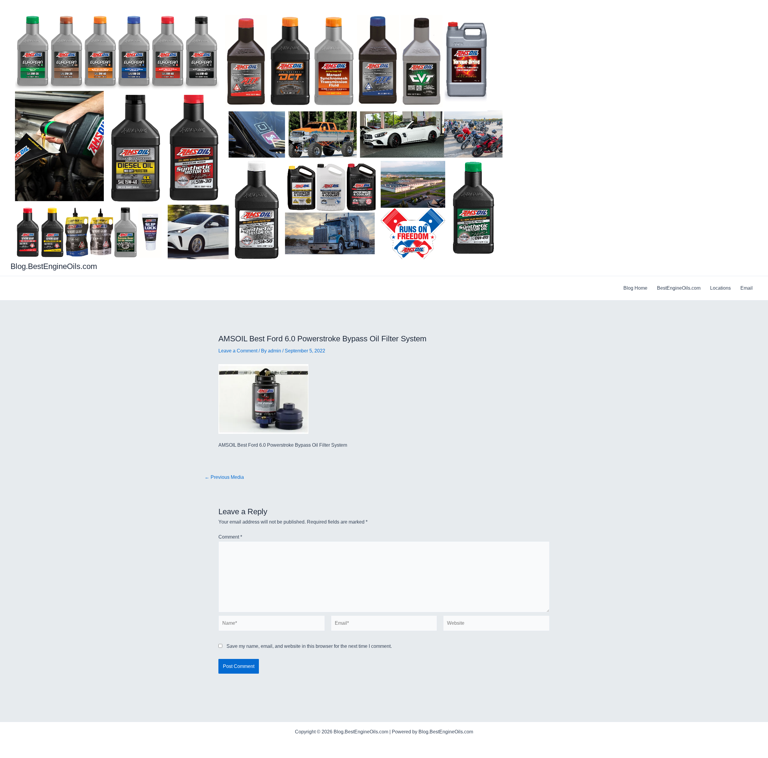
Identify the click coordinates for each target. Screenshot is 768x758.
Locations (720, 288)
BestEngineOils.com (678, 288)
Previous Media (224, 477)
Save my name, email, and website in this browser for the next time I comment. (309, 646)
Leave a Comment (237, 350)
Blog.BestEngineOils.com (53, 266)
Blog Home (635, 288)
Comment (230, 536)
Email (746, 288)
